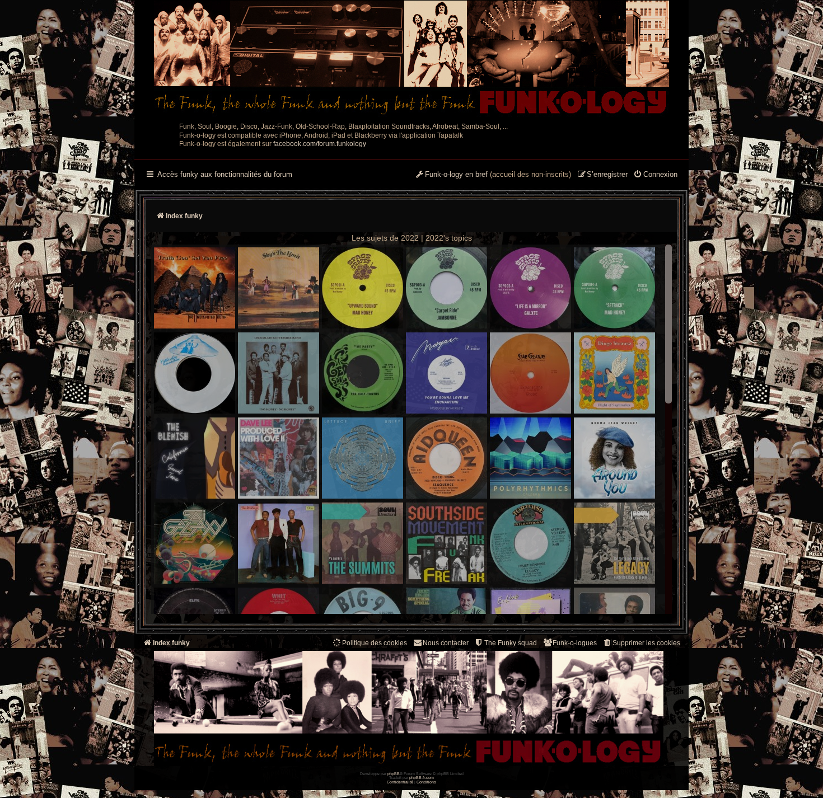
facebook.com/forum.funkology (319, 144)
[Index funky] (411, 59)
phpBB (393, 774)
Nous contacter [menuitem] (446, 643)
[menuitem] (655, 175)
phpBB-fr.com (421, 778)
